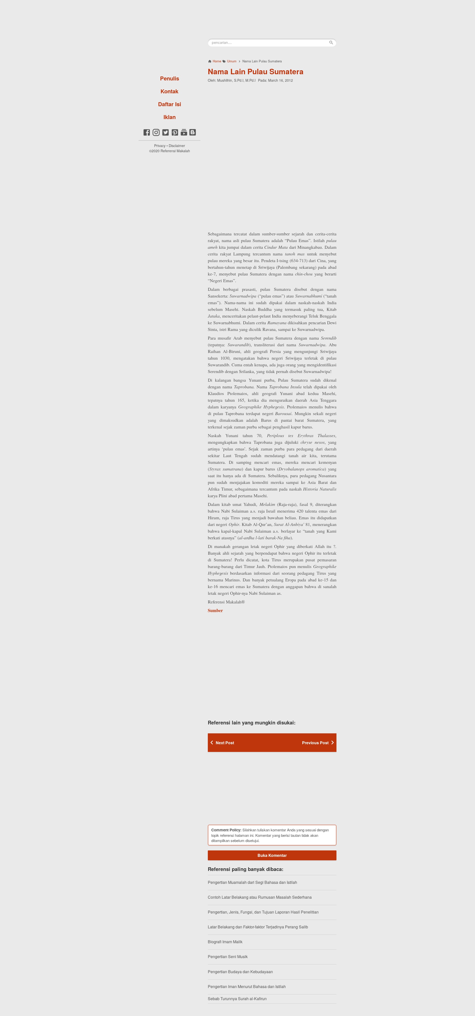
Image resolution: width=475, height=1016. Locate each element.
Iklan (170, 117)
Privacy (160, 145)
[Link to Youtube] (184, 135)
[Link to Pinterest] (175, 135)
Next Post (225, 742)
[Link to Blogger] (192, 135)
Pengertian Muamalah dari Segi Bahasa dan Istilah (252, 882)
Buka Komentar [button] (272, 855)
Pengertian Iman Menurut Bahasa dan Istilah (247, 986)
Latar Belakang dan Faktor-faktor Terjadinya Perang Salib (258, 927)
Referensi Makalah (175, 150)
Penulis (169, 78)
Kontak (169, 91)
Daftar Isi (169, 104)
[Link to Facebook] (146, 135)
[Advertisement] (272, 118)
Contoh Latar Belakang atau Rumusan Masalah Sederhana (260, 897)
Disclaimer (177, 145)
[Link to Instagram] (156, 135)
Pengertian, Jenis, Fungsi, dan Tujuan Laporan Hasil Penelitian (263, 912)
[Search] (331, 43)
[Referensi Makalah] (169, 36)
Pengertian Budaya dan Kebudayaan (240, 971)
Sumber (215, 610)
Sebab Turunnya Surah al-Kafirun (237, 998)
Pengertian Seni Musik (228, 956)
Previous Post (315, 742)
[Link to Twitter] (165, 135)
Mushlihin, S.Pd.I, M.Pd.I (236, 80)
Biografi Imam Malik (225, 941)
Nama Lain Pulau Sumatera (256, 71)
